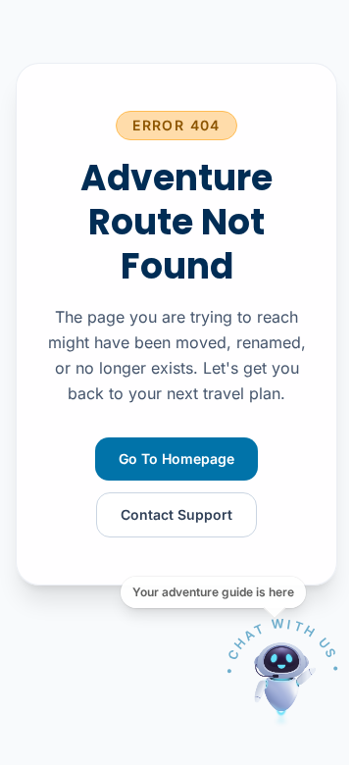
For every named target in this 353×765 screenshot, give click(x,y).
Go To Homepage (176, 458)
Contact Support (176, 514)
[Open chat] (282, 678)
